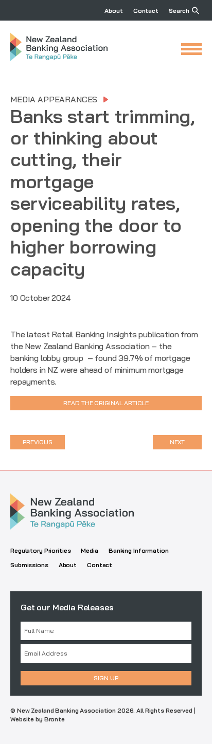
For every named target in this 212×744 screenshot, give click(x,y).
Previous (37, 442)
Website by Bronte (37, 719)
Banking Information (139, 550)
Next (177, 442)
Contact (145, 10)
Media (89, 550)
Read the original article (105, 403)
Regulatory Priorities (40, 550)
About (113, 10)
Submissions (29, 565)
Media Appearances (53, 99)
